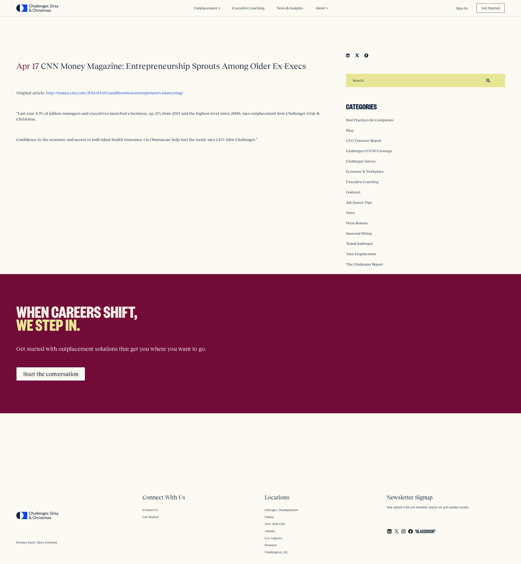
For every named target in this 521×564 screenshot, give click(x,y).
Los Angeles (273, 538)
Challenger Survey (361, 161)
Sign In (462, 8)
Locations (277, 497)
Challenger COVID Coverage (369, 151)
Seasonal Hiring (359, 233)
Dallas (269, 517)
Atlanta (270, 531)
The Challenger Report (364, 264)
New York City (275, 524)
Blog (350, 130)
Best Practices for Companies (369, 120)
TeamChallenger (359, 244)
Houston (271, 545)
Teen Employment (361, 254)
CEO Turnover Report (363, 141)
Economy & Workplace (365, 171)
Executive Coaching (362, 182)
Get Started (491, 8)
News (350, 213)
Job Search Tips (359, 203)
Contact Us (150, 510)
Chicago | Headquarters (281, 510)
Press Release (357, 223)
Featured (353, 192)
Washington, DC (276, 552)
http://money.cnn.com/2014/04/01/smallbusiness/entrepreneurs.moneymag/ (115, 93)
